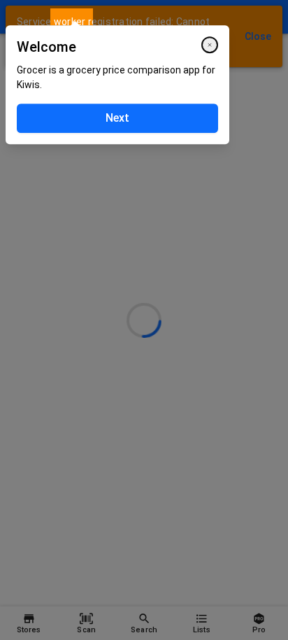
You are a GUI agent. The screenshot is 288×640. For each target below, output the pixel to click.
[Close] (209, 44)
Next (117, 118)
